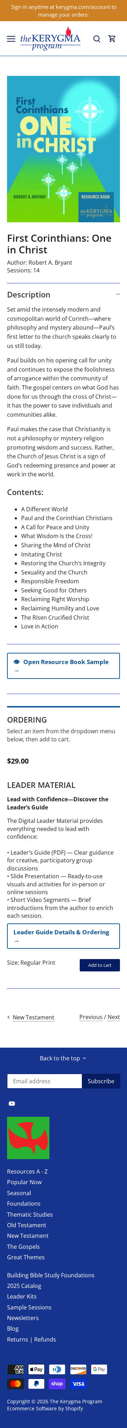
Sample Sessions (29, 1307)
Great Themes (26, 1257)
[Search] (96, 38)
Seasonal (19, 1193)
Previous (91, 1017)
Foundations (24, 1203)
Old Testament (26, 1225)
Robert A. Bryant (50, 262)
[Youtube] (12, 1103)
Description (28, 294)
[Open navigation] (11, 39)
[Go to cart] (112, 38)
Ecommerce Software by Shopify (45, 1408)
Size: (13, 962)
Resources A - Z (27, 1171)
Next (114, 1017)
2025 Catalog (24, 1286)
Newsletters (23, 1318)
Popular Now (24, 1182)
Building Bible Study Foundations (51, 1275)
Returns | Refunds (31, 1339)
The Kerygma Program (76, 1401)
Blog (13, 1328)
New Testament (28, 1236)
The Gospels (23, 1247)
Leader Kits (22, 1296)
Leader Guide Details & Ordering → (61, 936)
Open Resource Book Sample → (61, 665)
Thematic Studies (30, 1214)
